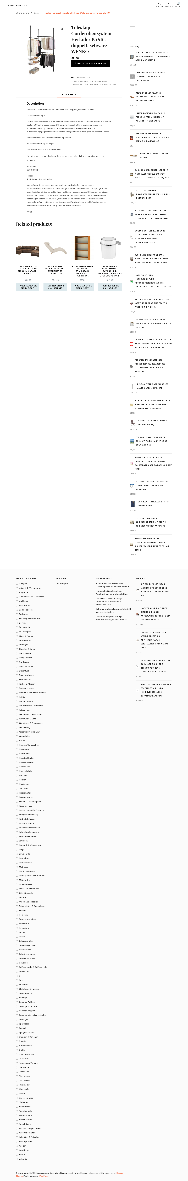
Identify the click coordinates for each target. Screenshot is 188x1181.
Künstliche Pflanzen (28, 836)
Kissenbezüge (25, 806)
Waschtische (25, 1124)
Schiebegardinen (27, 954)
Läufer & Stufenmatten (30, 845)
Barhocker (24, 614)
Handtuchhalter (26, 758)
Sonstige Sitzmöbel (28, 1006)
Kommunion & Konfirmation (31, 810)
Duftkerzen (24, 662)
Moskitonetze (25, 884)
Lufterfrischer (25, 862)
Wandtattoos (25, 1115)
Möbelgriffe (24, 880)
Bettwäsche (24, 627)
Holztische (24, 784)
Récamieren (24, 928)
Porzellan (23, 914)
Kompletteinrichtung (28, 814)
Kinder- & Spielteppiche (30, 801)
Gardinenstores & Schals (30, 714)
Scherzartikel (25, 949)
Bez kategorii (25, 631)
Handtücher (24, 753)
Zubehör (23, 1159)
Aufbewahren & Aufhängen (31, 596)
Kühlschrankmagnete (29, 832)
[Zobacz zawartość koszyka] (178, 4)
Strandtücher (25, 1045)
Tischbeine (24, 1071)
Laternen (23, 840)
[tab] (69, 95)
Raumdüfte (24, 923)
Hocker (22, 779)
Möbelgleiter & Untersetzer (32, 875)
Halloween (24, 749)
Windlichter (24, 1150)
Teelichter (24, 1058)
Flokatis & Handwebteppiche (32, 692)
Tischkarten (24, 1080)
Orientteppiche (26, 893)
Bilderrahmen (25, 640)
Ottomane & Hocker (28, 901)
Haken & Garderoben (29, 745)
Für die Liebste (26, 701)
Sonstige (23, 997)
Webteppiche (25, 1141)
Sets (21, 980)
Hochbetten (25, 766)
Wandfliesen (25, 1106)
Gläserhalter (25, 736)
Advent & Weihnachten (30, 588)
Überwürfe (24, 1089)
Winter (22, 1154)
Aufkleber (23, 601)
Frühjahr (23, 697)
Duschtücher (25, 670)
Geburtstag (24, 727)
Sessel (22, 976)
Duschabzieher (26, 666)
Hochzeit (23, 775)
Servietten (24, 971)
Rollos (22, 936)
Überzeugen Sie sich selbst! (90, 63)
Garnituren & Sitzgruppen (31, 723)
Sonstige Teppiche (28, 1010)
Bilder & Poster (26, 636)
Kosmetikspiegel (26, 823)
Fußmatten (24, 710)
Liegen (22, 849)
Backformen (24, 605)
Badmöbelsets (26, 609)
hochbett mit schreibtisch (103, 84)
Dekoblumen (25, 653)
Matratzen (24, 867)
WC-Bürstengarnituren (30, 1128)
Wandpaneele (25, 1111)
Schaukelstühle (26, 941)
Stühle (22, 1050)
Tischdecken (25, 1076)
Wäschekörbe (25, 1119)
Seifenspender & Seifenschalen (33, 967)
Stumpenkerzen (26, 1054)
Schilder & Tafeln (27, 958)
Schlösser (23, 962)
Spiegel (22, 1028)
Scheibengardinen (27, 945)
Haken (22, 740)
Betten (22, 623)
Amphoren (24, 592)
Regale (22, 932)
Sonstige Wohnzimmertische (32, 1015)
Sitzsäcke (23, 984)
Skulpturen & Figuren (29, 989)
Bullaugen (23, 644)
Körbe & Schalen (27, 819)
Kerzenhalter (25, 792)
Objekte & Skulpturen (29, 888)
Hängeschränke (26, 762)
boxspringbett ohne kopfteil (93, 82)
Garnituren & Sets (27, 718)
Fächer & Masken (27, 684)
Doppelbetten (25, 657)
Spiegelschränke (26, 1032)
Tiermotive (24, 1067)
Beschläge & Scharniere (30, 618)
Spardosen (24, 1023)
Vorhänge (23, 1102)
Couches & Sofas (27, 649)
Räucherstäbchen (27, 919)
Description (69, 95)
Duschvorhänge (26, 675)
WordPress (43, 1176)
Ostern (22, 897)
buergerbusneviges (17, 5)
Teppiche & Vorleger (28, 1063)
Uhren (22, 1093)
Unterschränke (26, 1098)
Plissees (22, 910)
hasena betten (80, 84)
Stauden (23, 1041)
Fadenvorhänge (26, 688)
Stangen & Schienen (28, 1037)
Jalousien (23, 788)
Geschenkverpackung (29, 731)
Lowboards (24, 853)
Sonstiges (23, 1019)
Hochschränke (25, 771)
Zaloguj (169, 6)
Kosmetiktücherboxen (29, 827)
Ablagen (23, 583)
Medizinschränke (27, 871)
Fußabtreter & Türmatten (31, 705)
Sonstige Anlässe (27, 1002)
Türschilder (24, 1084)
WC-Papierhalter (27, 1132)
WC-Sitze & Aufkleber (29, 1137)
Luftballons (24, 858)
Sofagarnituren (26, 993)
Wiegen (22, 1145)
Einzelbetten (25, 679)
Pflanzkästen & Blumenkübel (32, 906)
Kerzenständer (26, 797)
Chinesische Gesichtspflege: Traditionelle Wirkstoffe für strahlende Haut (109, 601)
